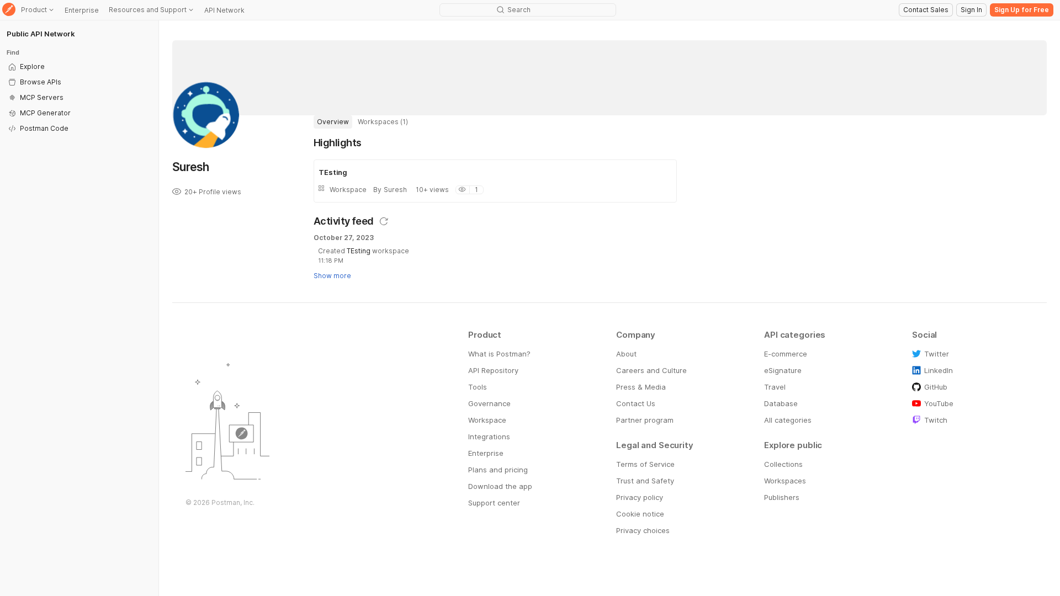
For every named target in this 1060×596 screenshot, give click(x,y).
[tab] (333, 122)
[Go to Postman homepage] (8, 10)
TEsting (358, 251)
